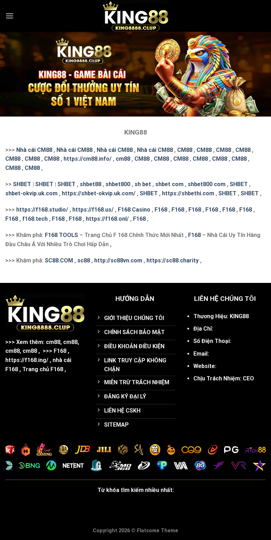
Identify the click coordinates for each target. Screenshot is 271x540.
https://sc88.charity (172, 260)
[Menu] (9, 15)
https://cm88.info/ (88, 158)
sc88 (83, 260)
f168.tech (35, 218)
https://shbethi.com (188, 193)
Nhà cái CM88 (34, 150)
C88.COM (60, 260)
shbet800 (118, 184)
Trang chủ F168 (42, 369)
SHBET (22, 184)
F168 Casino (134, 209)
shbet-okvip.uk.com (31, 193)
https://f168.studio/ (42, 209)
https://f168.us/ (93, 209)
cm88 (123, 158)
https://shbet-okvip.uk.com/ (99, 193)
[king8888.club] (135, 16)
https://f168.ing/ (26, 360)
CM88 (184, 150)
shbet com (169, 184)
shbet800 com (206, 184)
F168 (161, 209)
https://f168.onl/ (107, 218)
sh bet (142, 184)
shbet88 (90, 184)
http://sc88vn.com (118, 260)
